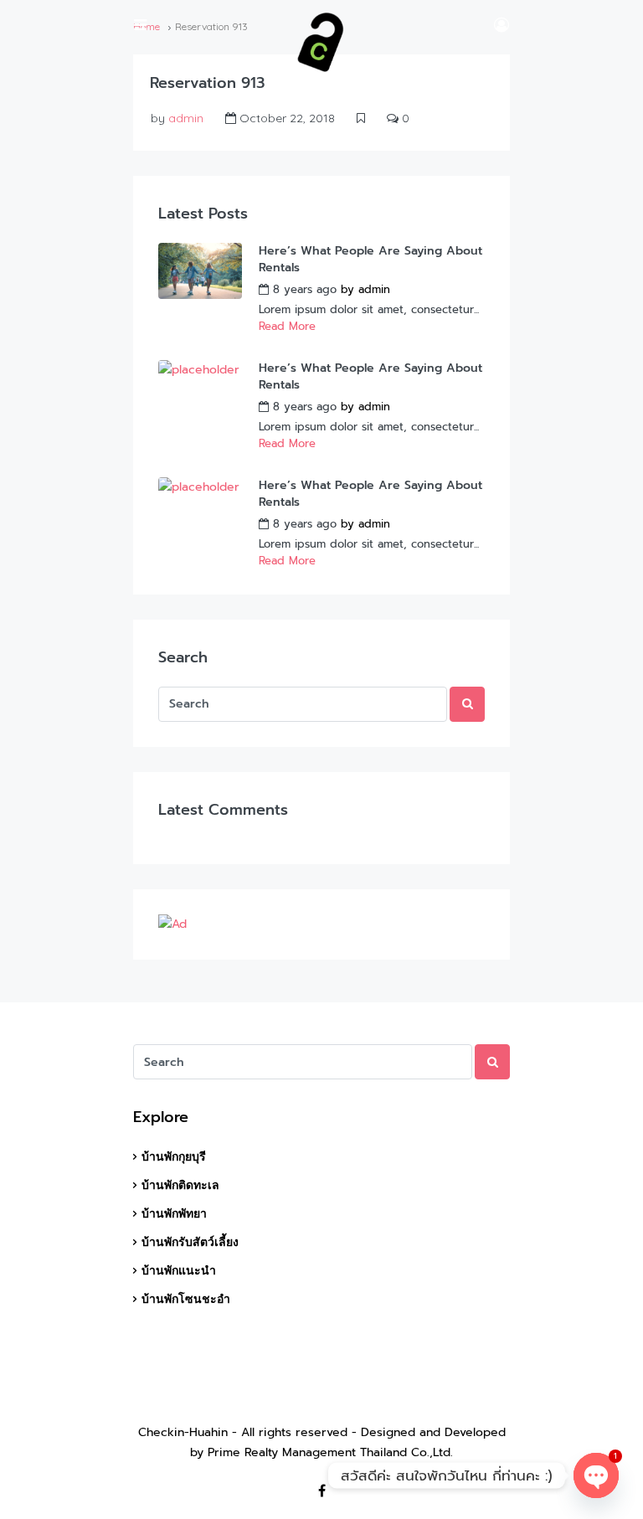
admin (185, 118)
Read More (287, 326)
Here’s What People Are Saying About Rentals (370, 259)
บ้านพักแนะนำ (178, 1270)
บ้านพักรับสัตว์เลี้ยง (190, 1241)
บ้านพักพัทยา (174, 1213)
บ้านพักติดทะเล (180, 1184)
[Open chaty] (596, 1475)
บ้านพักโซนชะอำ (185, 1298)
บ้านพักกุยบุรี (173, 1156)
